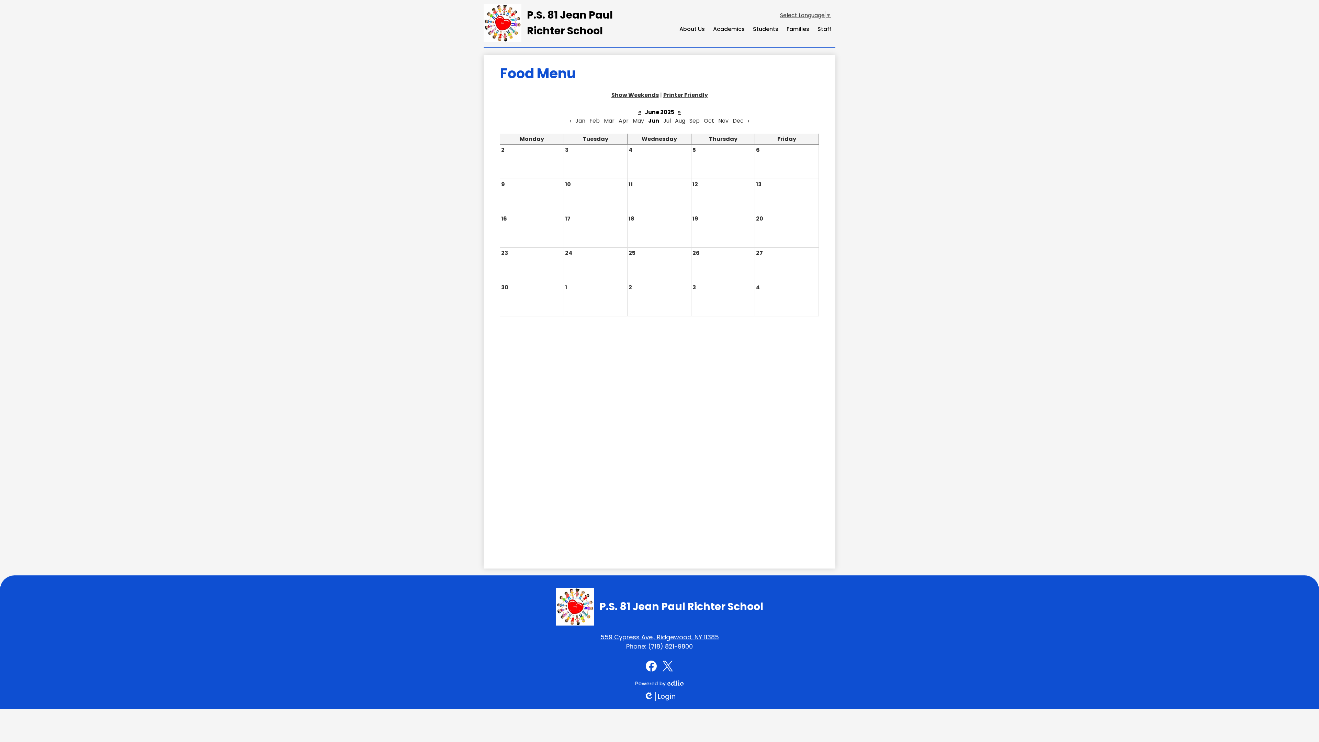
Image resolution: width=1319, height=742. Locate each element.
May (638, 121)
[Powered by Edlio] (659, 683)
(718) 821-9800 (670, 646)
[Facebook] (651, 666)
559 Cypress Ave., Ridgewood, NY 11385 (659, 637)
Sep (694, 121)
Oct (709, 121)
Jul (667, 121)
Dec (738, 121)
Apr (624, 121)
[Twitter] (668, 666)
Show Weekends (635, 95)
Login (660, 696)
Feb (594, 121)
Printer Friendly (685, 95)
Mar (609, 121)
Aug (680, 121)
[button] (692, 29)
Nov (723, 121)
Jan (580, 121)
